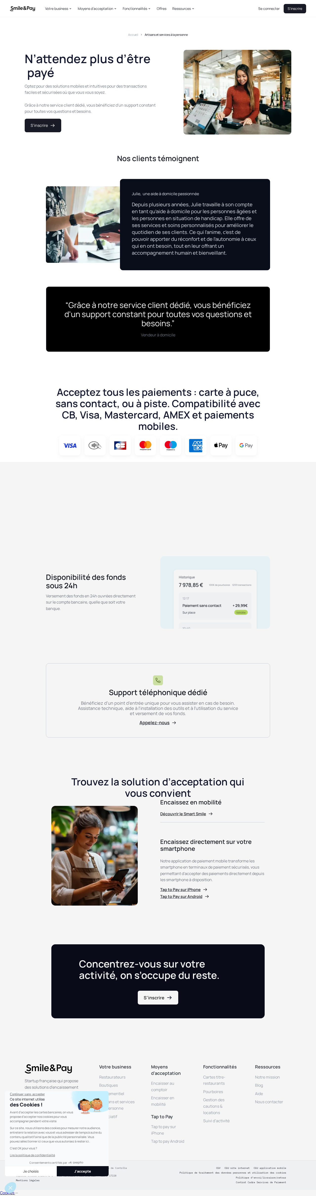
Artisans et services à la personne (166, 35)
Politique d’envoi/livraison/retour (261, 1177)
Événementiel (111, 1093)
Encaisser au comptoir (162, 1086)
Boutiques (108, 1085)
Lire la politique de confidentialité (32, 1155)
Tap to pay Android (167, 1141)
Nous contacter (269, 1101)
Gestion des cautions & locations (213, 1106)
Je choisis (31, 1171)
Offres (161, 8)
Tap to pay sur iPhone (163, 1130)
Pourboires (213, 1091)
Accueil (133, 35)
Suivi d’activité (216, 1120)
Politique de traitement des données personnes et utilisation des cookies (232, 1172)
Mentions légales (28, 1180)
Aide (259, 1093)
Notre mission (267, 1077)
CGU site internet (237, 1168)
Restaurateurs (112, 1077)
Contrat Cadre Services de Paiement (261, 1182)
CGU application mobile (270, 1168)
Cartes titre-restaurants (214, 1080)
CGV (218, 1168)
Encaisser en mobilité (162, 1101)
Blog (259, 1085)
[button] (58, 8)
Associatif (108, 1116)
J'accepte (82, 1171)
